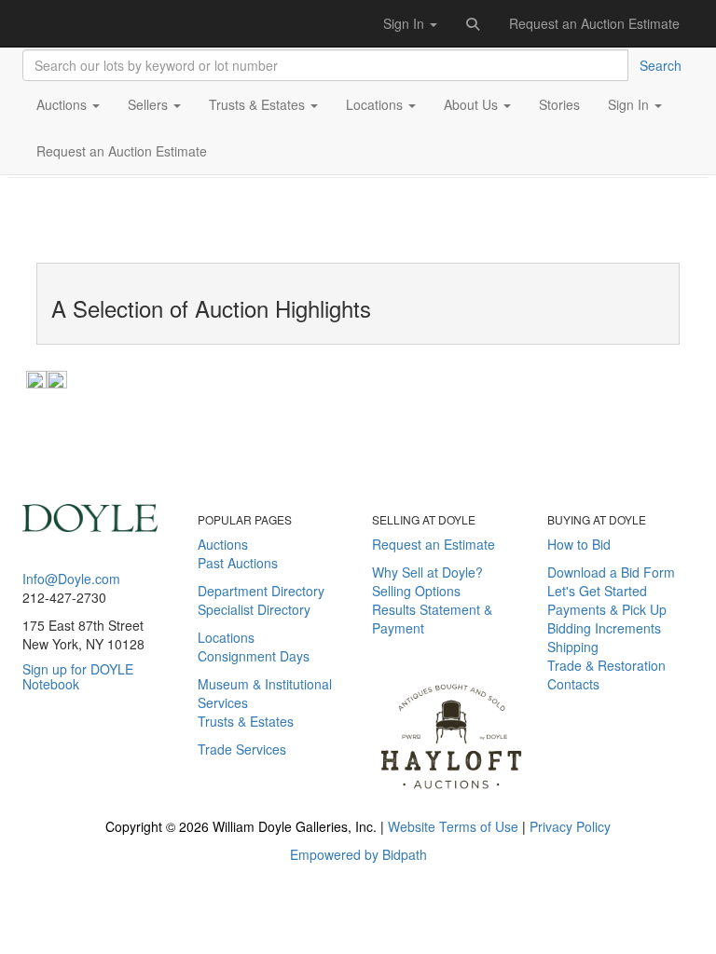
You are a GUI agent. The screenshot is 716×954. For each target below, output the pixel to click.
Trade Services (242, 749)
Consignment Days (254, 656)
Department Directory (261, 590)
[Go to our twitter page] (58, 768)
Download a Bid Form (611, 572)
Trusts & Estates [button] (259, 104)
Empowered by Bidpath (358, 854)
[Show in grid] (57, 378)
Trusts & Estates (246, 721)
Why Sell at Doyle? (427, 572)
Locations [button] (376, 104)
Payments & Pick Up (607, 609)
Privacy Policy (570, 826)
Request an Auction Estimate (594, 23)
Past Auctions (238, 562)
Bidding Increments (604, 628)
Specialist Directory (254, 609)
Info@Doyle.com (71, 578)
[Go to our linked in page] (84, 768)
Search (661, 65)
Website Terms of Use (453, 826)
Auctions (223, 544)
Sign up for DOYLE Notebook (77, 676)
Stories (559, 104)
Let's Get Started (597, 590)
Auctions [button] (63, 104)
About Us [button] (473, 104)
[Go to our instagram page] (105, 768)
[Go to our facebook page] (30, 768)
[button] (473, 23)
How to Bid (579, 544)
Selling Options (416, 590)
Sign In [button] (405, 23)
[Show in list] (36, 378)
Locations (226, 637)
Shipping (573, 646)
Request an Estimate (433, 544)
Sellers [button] (150, 104)
